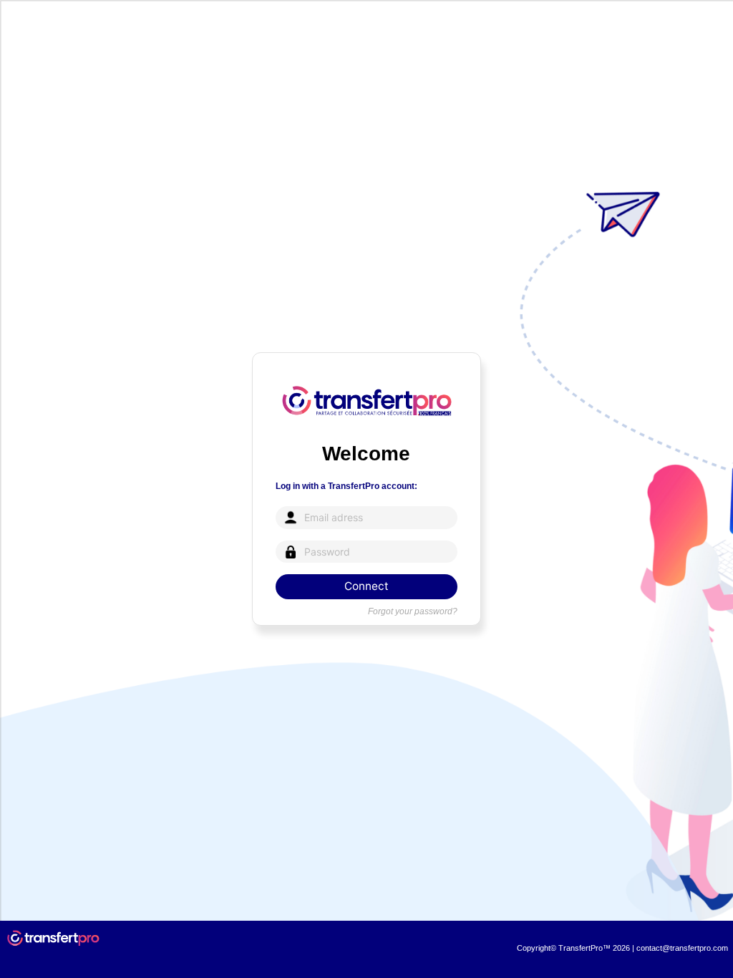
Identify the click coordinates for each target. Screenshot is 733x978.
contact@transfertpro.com (682, 948)
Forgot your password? (412, 611)
